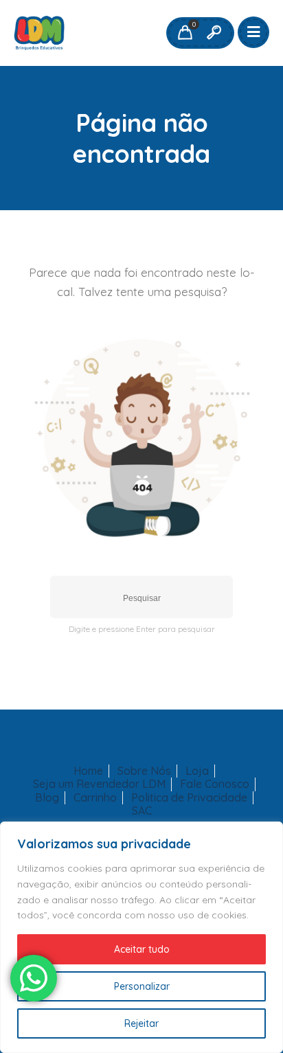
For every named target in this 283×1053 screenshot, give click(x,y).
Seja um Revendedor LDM (99, 784)
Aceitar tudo (142, 949)
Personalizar (142, 986)
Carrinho (95, 797)
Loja (197, 771)
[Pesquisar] (213, 33)
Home (88, 771)
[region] (141, 937)
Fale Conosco (214, 784)
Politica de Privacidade (189, 797)
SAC (142, 810)
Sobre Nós (144, 771)
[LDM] (39, 33)
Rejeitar (141, 1023)
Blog (47, 797)
